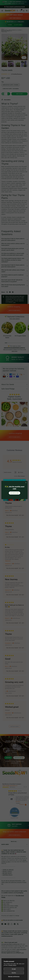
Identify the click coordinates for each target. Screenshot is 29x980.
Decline (14, 972)
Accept (14, 969)
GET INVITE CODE (14, 493)
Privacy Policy (12, 965)
